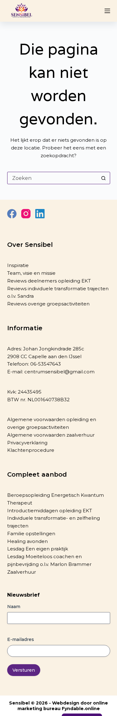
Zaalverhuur (21, 572)
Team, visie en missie (31, 273)
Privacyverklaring (27, 443)
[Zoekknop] (103, 178)
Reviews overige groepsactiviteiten (48, 304)
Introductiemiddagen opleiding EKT (49, 511)
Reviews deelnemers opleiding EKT (49, 281)
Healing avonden (27, 541)
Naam (13, 606)
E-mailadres (20, 639)
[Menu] (107, 11)
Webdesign (65, 703)
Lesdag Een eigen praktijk (37, 549)
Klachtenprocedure (30, 450)
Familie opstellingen (31, 533)
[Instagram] (26, 213)
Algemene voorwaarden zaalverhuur (51, 435)
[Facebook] (12, 213)
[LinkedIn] (40, 213)
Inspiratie (18, 265)
